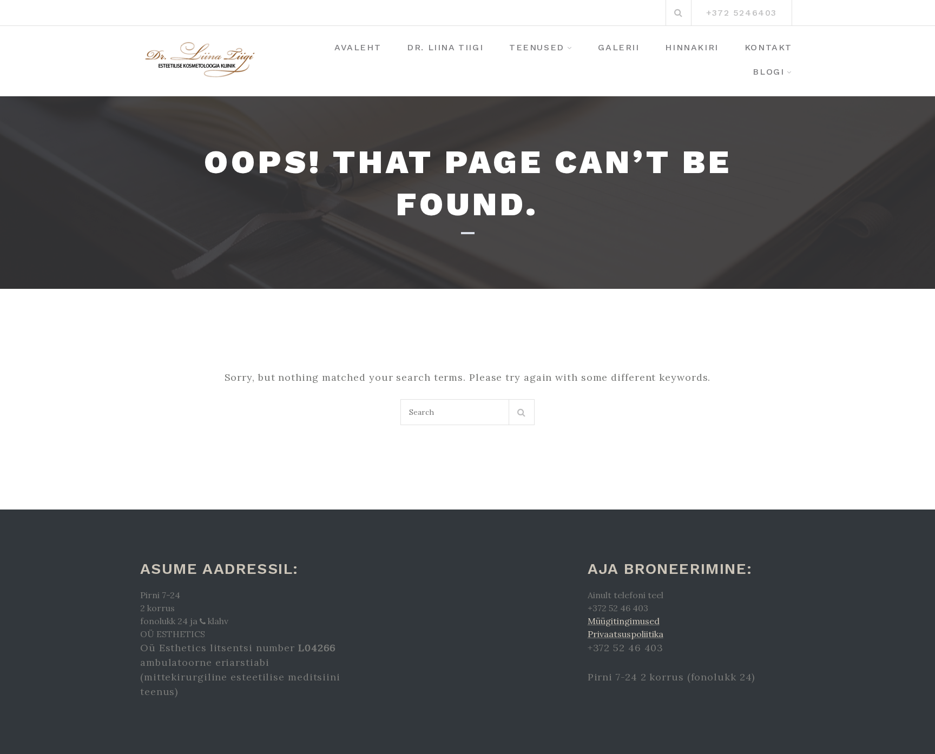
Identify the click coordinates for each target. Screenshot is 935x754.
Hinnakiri (691, 47)
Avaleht (357, 47)
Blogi (768, 72)
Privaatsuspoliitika (625, 634)
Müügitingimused (624, 621)
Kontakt (768, 47)
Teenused (536, 47)
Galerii (618, 47)
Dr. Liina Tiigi (445, 47)
